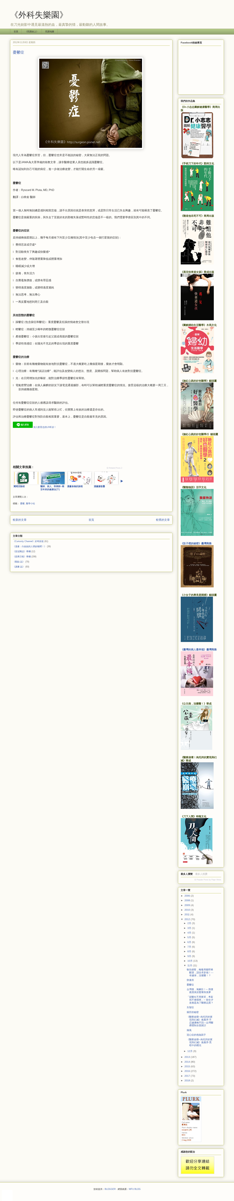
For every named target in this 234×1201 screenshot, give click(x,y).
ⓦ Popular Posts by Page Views (207, 880)
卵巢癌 (190, 980)
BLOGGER (110, 1189)
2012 (187, 919)
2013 (187, 1057)
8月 (189, 951)
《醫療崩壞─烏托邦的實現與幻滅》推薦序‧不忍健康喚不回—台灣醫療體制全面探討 (200, 1021)
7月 (189, 946)
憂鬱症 (190, 984)
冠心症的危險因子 (196, 1034)
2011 (187, 914)
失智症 (190, 1007)
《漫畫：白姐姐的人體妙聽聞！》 (29, 546)
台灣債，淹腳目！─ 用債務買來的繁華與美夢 (200, 991)
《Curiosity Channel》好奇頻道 (28, 541)
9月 (189, 956)
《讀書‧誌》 (19, 566)
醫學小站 (30, 503)
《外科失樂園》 (39, 14)
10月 (190, 960)
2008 (187, 900)
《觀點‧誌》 (19, 561)
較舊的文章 (163, 519)
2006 (187, 895)
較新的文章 (20, 519)
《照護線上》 (31, 31)
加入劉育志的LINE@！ (44, 427)
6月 (189, 942)
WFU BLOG (135, 1189)
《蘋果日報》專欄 (22, 556)
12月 (190, 1051)
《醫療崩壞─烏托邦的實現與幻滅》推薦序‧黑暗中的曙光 (199, 1042)
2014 (187, 1061)
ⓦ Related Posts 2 (114, 468)
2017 (187, 1075)
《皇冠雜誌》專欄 (22, 551)
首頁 (16, 31)
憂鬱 (22, 503)
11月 (190, 965)
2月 (189, 923)
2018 (187, 1080)
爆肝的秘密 (193, 1012)
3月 (189, 928)
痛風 (189, 1030)
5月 (189, 937)
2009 (187, 905)
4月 (189, 932)
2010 (187, 909)
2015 (187, 1066)
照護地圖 (49, 31)
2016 (187, 1071)
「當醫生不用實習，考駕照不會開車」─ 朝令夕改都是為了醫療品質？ (200, 999)
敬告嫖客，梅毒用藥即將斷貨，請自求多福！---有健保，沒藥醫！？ (200, 972)
